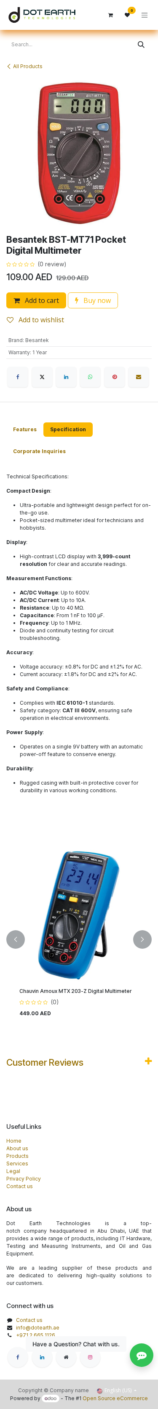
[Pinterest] (114, 377)
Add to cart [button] (41, 300)
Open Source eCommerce (115, 1398)
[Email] (139, 377)
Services (17, 1163)
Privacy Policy (23, 1178)
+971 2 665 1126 (35, 1335)
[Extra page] (66, 1357)
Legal (13, 1171)
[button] (15, 939)
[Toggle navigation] (144, 15)
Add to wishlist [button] (40, 319)
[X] (42, 377)
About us (17, 1148)
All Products (28, 66)
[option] (79, 939)
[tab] (24, 429)
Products (17, 1156)
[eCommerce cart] (110, 15)
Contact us (19, 1186)
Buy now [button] (96, 300)
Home (13, 1141)
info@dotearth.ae (37, 1327)
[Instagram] (90, 1357)
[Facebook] (18, 377)
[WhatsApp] (90, 377)
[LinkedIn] (66, 377)
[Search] (141, 45)
